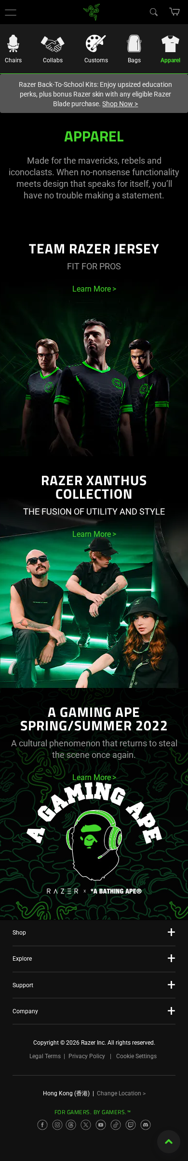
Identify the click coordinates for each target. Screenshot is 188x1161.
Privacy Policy (86, 1056)
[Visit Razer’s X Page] (86, 1125)
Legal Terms (45, 1056)
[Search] (153, 11)
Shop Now (120, 104)
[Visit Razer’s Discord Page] (145, 1125)
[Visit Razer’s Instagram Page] (57, 1125)
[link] (91, 11)
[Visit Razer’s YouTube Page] (100, 1125)
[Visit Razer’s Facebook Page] (42, 1125)
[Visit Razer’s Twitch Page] (130, 1125)
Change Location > (121, 1093)
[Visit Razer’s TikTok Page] (115, 1125)
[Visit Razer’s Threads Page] (71, 1125)
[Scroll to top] (168, 1141)
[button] (10, 12)
